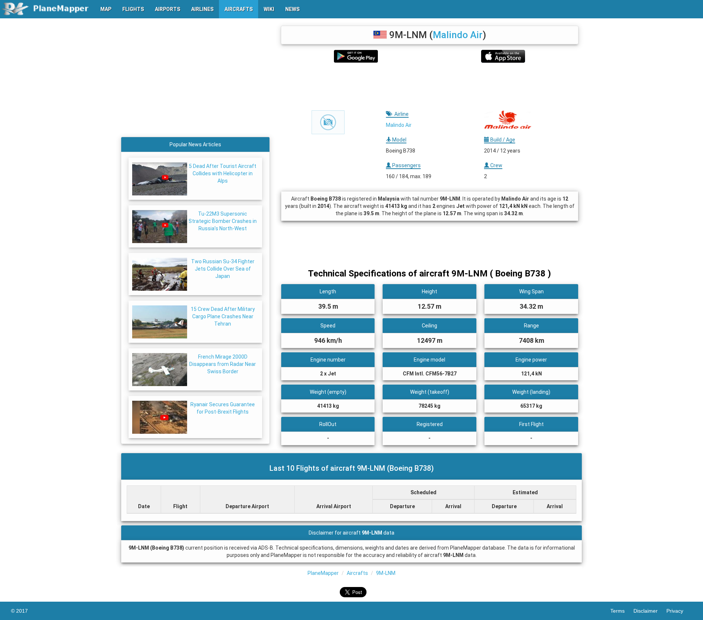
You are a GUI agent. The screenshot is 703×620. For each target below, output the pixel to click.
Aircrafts (357, 573)
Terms (621, 611)
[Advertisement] (430, 86)
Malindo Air (458, 34)
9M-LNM (385, 573)
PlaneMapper (323, 573)
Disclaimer (649, 611)
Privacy (679, 611)
